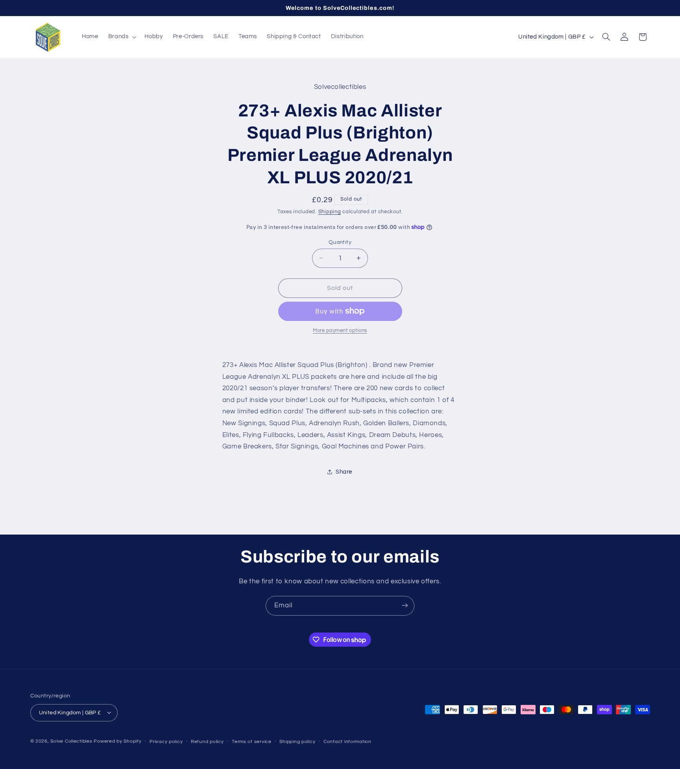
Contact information (347, 741)
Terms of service (252, 741)
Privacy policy (166, 741)
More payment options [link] (340, 330)
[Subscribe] (405, 605)
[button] (121, 37)
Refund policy (207, 741)
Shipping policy (297, 741)
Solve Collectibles (71, 741)
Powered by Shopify (117, 741)
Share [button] (344, 471)
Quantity (340, 242)
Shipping (329, 211)
